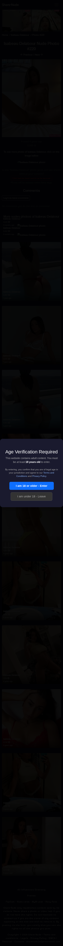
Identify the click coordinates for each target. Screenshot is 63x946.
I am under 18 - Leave (31, 496)
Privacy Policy (39, 476)
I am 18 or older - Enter (31, 485)
